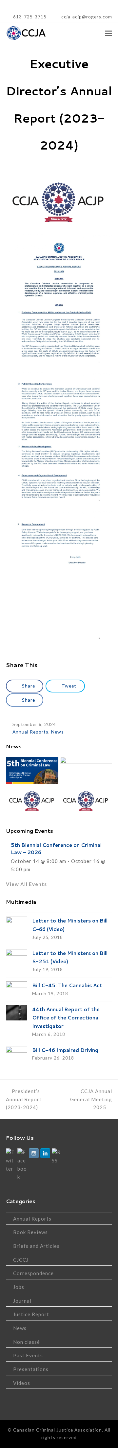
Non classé (26, 1342)
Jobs (18, 1287)
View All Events (26, 884)
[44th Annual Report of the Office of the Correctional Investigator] (16, 1012)
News (57, 732)
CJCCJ (21, 1260)
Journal (22, 1301)
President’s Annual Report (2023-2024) (24, 1099)
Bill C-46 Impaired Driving (65, 1050)
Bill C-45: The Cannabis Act (67, 985)
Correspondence (33, 1273)
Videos (21, 1383)
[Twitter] (11, 1160)
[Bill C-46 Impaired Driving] (16, 1053)
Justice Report (31, 1314)
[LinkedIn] (45, 1153)
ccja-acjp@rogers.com (86, 16)
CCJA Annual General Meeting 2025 (91, 1099)
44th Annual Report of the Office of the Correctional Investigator (66, 1018)
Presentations (31, 1369)
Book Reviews (30, 1232)
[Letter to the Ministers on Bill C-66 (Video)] (16, 924)
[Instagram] (34, 1153)
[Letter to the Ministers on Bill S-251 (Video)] (16, 956)
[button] (108, 33)
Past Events (28, 1355)
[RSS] (57, 1156)
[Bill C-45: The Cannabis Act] (16, 988)
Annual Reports (30, 732)
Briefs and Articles (36, 1246)
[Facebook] (22, 1164)
